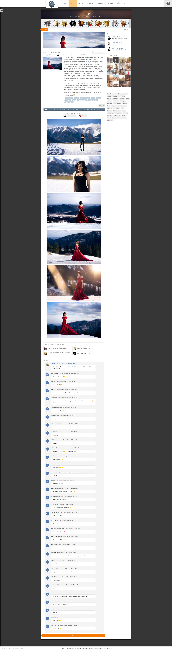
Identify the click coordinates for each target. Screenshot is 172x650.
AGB (87, 648)
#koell (123, 110)
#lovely (109, 98)
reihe (74, 100)
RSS (110, 648)
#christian (124, 118)
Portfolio (81, 3)
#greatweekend (116, 118)
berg (93, 98)
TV (102, 648)
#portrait (109, 110)
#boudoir (109, 101)
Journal (73, 3)
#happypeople (116, 110)
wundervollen (93, 100)
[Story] (47, 23)
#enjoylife (122, 96)
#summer (117, 108)
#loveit (109, 93)
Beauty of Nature (99, 52)
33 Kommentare (86, 54)
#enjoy (127, 98)
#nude (123, 115)
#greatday (115, 96)
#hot (108, 105)
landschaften (70, 102)
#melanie (109, 103)
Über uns (91, 3)
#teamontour (124, 93)
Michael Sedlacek (70, 54)
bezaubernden (85, 98)
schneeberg (69, 98)
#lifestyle (109, 115)
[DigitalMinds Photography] (52, 4)
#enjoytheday (118, 113)
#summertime (117, 115)
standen (68, 100)
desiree (77, 98)
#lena (122, 108)
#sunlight (122, 101)
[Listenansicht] (125, 29)
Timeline (82, 648)
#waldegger (110, 113)
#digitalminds (115, 93)
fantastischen (82, 100)
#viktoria (125, 103)
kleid (98, 98)
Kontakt (110, 3)
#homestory (110, 108)
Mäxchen (53, 363)
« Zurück (44, 29)
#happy (113, 105)
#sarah (118, 105)
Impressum (98, 648)
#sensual (122, 98)
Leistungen (101, 3)
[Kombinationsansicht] (127, 29)
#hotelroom (110, 120)
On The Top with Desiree (51, 52)
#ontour (109, 96)
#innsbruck (115, 98)
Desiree (87, 61)
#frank (108, 118)
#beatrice (124, 105)
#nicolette (116, 101)
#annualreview (117, 103)
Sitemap (106, 648)
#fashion (125, 113)
